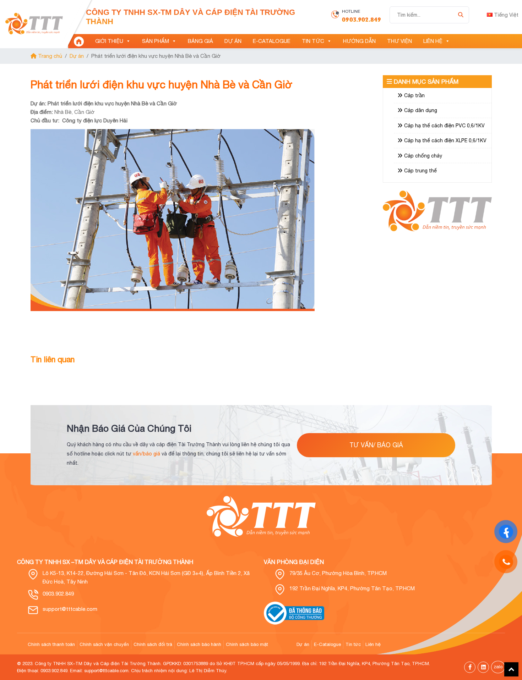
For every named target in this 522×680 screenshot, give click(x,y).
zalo (498, 666)
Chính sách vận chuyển (104, 644)
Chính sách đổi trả (153, 644)
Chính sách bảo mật (247, 644)
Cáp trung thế (420, 170)
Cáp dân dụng (420, 110)
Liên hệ (432, 41)
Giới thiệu (109, 41)
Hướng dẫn (359, 41)
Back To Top (511, 669)
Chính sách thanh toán (51, 644)
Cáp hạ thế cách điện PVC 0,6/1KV (444, 125)
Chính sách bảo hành (199, 644)
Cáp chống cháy (423, 156)
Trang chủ (49, 56)
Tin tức (313, 41)
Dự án (232, 41)
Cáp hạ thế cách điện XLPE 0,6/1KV (445, 140)
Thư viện (399, 41)
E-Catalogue (271, 41)
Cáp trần (414, 95)
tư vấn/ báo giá (376, 445)
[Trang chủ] (78, 41)
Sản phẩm (155, 41)
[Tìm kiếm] (460, 15)
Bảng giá (200, 41)
